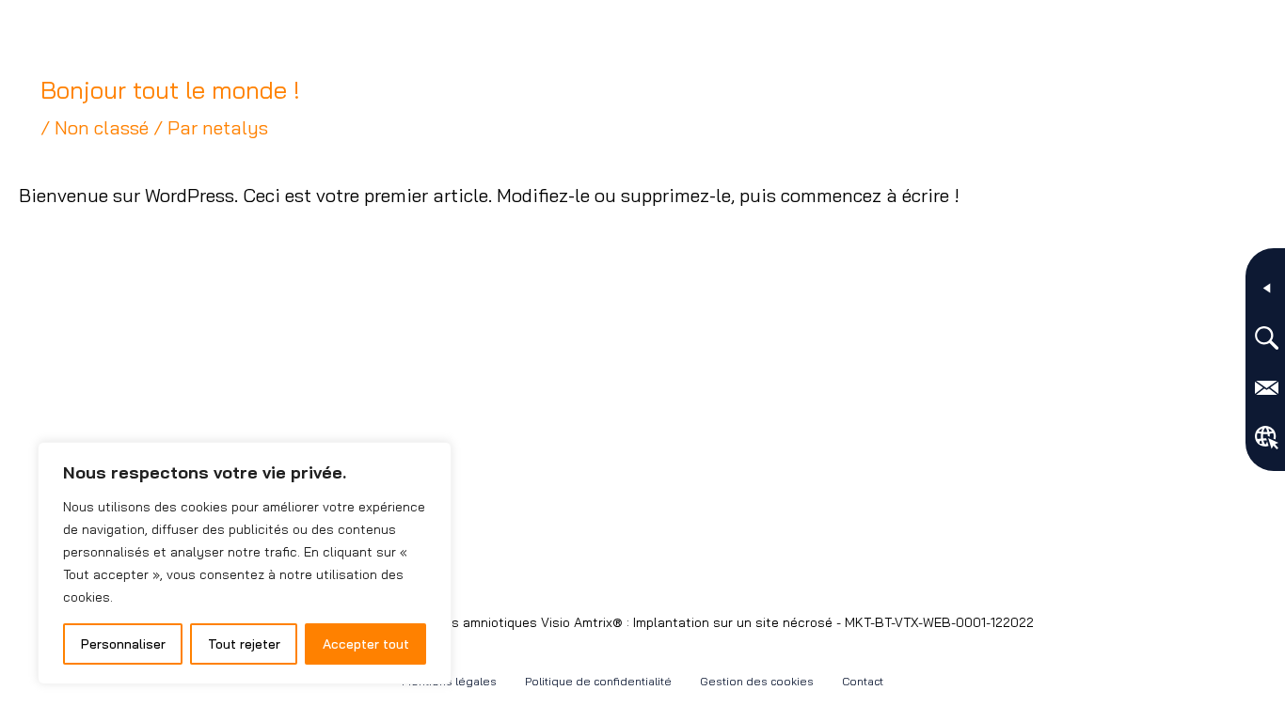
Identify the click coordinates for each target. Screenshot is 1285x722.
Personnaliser (123, 644)
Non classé (102, 127)
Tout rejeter (244, 644)
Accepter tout (366, 644)
